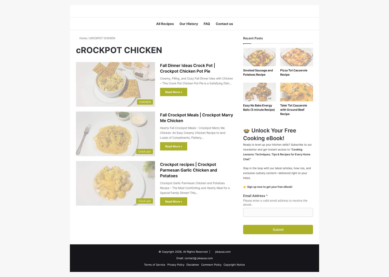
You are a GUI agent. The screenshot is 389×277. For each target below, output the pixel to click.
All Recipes (165, 24)
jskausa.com (223, 251)
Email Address (255, 196)
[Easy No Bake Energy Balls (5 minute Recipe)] (259, 92)
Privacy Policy (175, 264)
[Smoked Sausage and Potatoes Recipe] (259, 57)
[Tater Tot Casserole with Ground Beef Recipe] (296, 92)
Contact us (224, 24)
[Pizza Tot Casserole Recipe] (296, 57)
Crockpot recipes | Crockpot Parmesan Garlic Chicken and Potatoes (188, 170)
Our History (189, 24)
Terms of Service (154, 264)
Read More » (173, 92)
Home (83, 38)
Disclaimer (192, 264)
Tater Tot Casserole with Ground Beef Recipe (293, 110)
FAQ (207, 24)
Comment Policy (211, 264)
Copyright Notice (234, 264)
